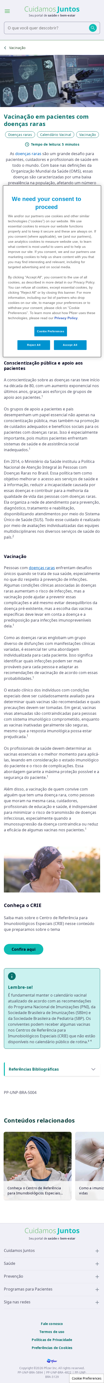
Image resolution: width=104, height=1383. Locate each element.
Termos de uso (51, 1331)
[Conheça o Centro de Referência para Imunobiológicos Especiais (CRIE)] (38, 1166)
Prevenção (13, 1276)
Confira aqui (24, 949)
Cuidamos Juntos (19, 1250)
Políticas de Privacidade (52, 1339)
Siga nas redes (17, 1302)
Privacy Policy (66, 318)
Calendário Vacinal (55, 134)
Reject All (34, 344)
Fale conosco (52, 1323)
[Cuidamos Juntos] (52, 9)
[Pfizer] (52, 1361)
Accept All (70, 344)
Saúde (9, 1263)
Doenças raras (20, 134)
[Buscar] (93, 28)
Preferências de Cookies (52, 1347)
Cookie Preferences (86, 1378)
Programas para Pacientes (28, 1289)
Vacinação (17, 47)
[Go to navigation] (7, 13)
